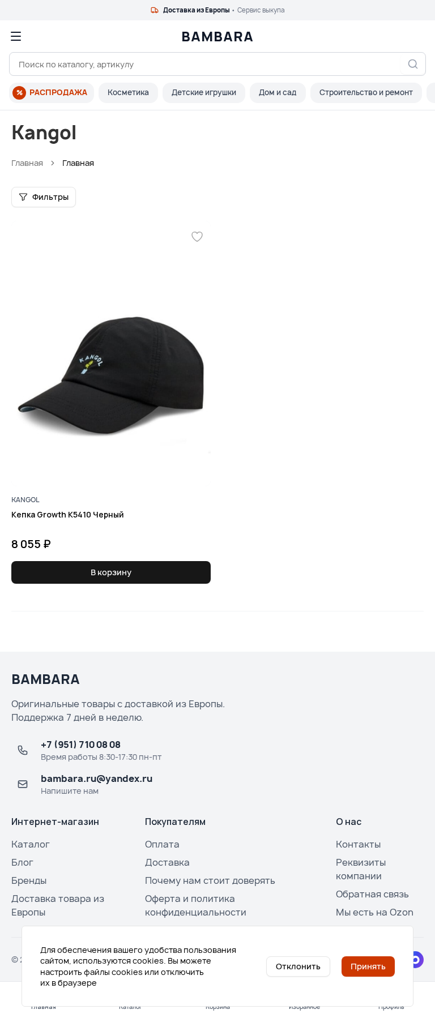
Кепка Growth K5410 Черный (67, 514)
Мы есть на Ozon (374, 912)
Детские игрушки (204, 92)
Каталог (30, 844)
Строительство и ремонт (366, 92)
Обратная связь (372, 894)
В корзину (111, 572)
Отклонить (298, 966)
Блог (22, 862)
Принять (368, 966)
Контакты (358, 844)
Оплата (162, 844)
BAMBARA (217, 36)
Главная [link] (78, 162)
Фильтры (50, 196)
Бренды (28, 880)
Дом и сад (278, 92)
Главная (27, 162)
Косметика (128, 92)
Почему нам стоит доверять (210, 880)
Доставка (167, 862)
